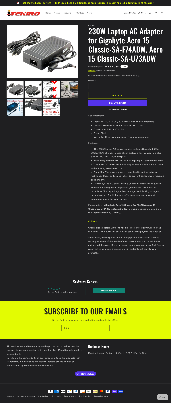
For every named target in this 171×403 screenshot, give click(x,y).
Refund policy (43, 396)
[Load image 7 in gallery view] (51, 107)
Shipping (92, 70)
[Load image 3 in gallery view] (51, 89)
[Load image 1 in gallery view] (15, 89)
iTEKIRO (16, 396)
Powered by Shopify (27, 396)
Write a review (108, 290)
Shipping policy (85, 396)
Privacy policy (56, 396)
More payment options (118, 109)
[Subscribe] (106, 328)
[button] (68, 13)
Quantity (92, 81)
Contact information (101, 396)
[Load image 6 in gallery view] (33, 107)
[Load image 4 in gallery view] (69, 89)
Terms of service (70, 396)
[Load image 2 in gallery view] (33, 89)
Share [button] (94, 221)
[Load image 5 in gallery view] (15, 107)
